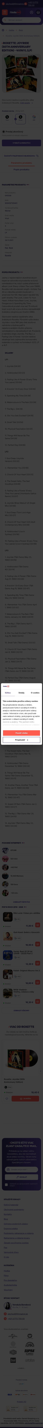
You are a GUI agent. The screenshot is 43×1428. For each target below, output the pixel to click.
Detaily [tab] (21, 693)
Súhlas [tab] (8, 693)
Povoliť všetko (22, 733)
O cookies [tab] (35, 693)
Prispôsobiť (20, 740)
